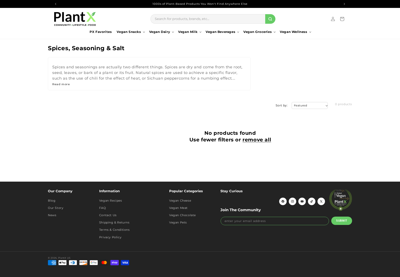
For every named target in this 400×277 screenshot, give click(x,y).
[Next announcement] (344, 4)
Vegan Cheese (180, 200)
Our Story (55, 208)
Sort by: (282, 105)
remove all (256, 140)
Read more (61, 84)
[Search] (270, 19)
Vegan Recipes (110, 200)
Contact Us (108, 215)
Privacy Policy (110, 237)
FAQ (102, 208)
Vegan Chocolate (182, 215)
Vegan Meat (178, 208)
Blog (51, 200)
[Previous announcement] (55, 4)
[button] (130, 31)
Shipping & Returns (114, 222)
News (52, 215)
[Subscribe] (341, 221)
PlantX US (64, 257)
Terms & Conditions (114, 230)
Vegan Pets (178, 222)
